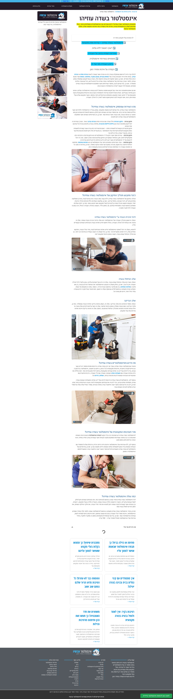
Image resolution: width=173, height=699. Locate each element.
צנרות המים (84, 74)
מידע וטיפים (36, 6)
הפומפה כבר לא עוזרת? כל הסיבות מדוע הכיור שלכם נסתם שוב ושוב (87, 582)
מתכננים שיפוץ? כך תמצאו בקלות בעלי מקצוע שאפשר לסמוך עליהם (86, 547)
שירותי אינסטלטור (84, 6)
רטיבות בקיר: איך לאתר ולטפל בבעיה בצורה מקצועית (122, 616)
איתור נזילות (101, 6)
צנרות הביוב (92, 121)
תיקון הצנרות (118, 121)
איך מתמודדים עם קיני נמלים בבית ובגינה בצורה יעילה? (121, 582)
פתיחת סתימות (83, 142)
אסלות (101, 375)
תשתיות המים (115, 373)
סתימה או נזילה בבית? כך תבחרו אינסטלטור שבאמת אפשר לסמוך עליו (121, 547)
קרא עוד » (131, 566)
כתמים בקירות (104, 76)
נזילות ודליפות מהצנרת (106, 124)
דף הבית (134, 12)
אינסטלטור (115, 6)
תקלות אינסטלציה (66, 6)
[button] (72, 527)
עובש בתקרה (95, 76)
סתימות (87, 76)
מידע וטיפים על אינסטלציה (123, 12)
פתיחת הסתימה (125, 287)
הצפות (82, 76)
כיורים (97, 375)
